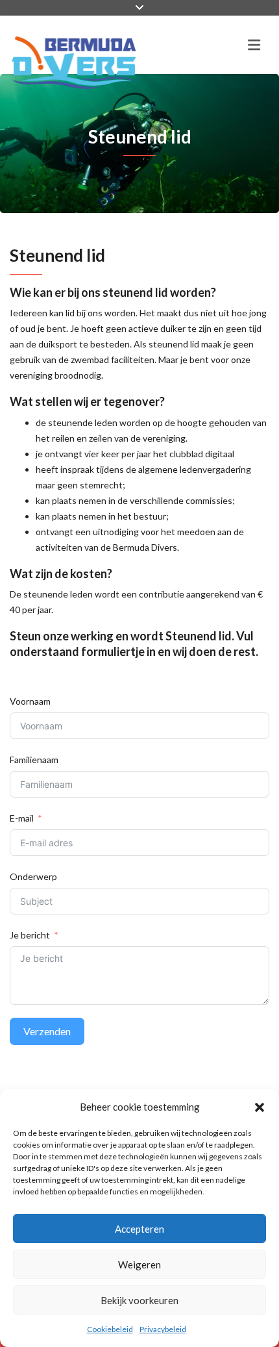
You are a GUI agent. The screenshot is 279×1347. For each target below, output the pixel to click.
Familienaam (34, 759)
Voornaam (30, 701)
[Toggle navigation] (254, 45)
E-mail (22, 818)
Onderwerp (33, 876)
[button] (259, 1106)
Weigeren (139, 1264)
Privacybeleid (163, 1329)
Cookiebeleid (110, 1329)
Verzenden (47, 1031)
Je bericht (30, 934)
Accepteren (139, 1229)
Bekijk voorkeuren (139, 1300)
